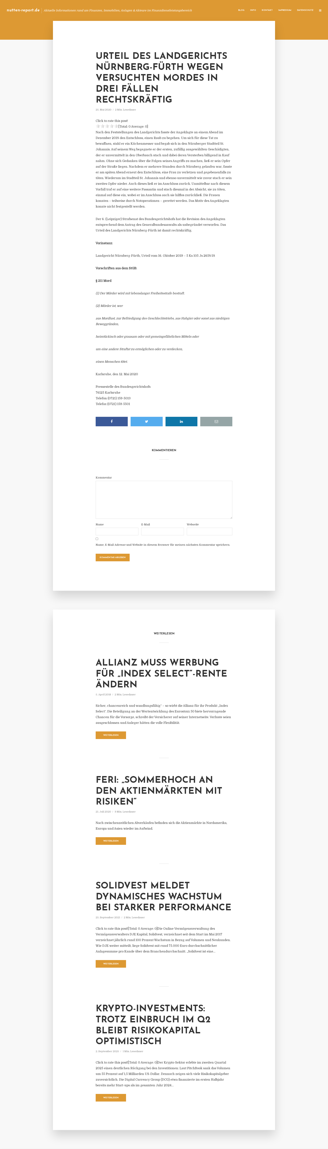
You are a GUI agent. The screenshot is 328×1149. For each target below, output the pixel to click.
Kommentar (104, 477)
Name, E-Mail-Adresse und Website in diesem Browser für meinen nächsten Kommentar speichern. (163, 544)
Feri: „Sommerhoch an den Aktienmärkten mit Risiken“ (159, 791)
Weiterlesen (111, 735)
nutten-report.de (23, 10)
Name (100, 524)
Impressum (284, 10)
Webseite (193, 524)
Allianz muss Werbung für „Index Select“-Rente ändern (161, 674)
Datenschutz (305, 10)
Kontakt (267, 10)
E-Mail (145, 524)
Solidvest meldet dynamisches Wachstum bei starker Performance (163, 897)
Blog (241, 10)
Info (253, 10)
